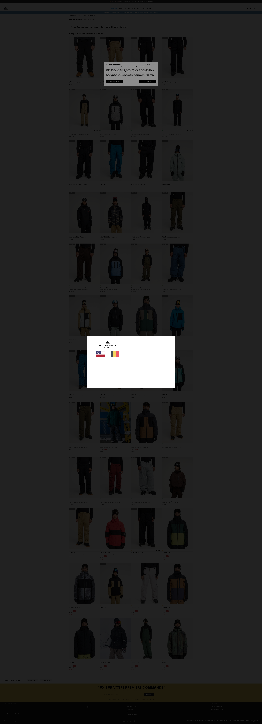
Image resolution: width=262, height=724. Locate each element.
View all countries (108, 361)
